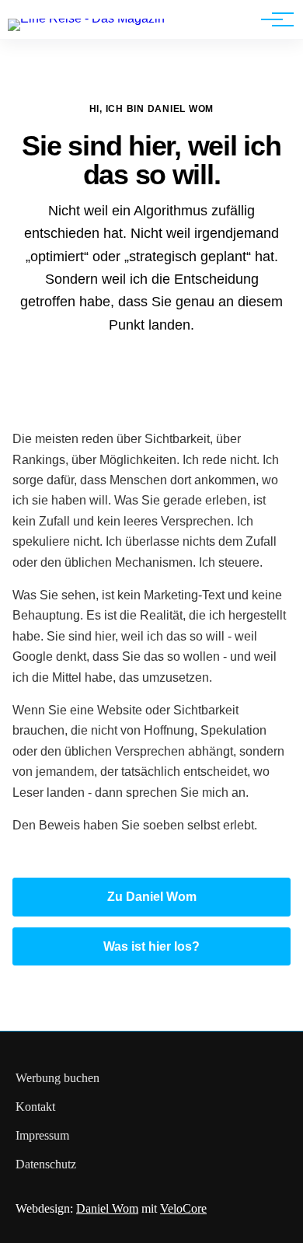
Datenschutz (46, 1164)
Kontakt (35, 1106)
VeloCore (183, 1208)
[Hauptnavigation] (272, 19)
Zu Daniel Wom (152, 896)
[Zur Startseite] (86, 18)
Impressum (42, 1135)
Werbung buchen (57, 1077)
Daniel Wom (107, 1208)
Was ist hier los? (151, 946)
